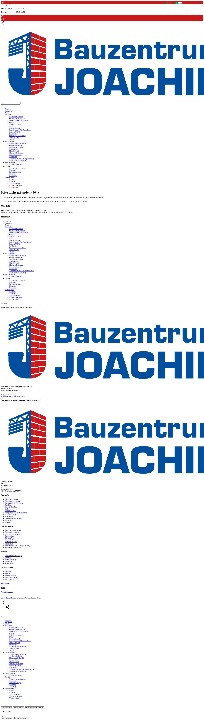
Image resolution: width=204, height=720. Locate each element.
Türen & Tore (14, 138)
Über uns (12, 180)
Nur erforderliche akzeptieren (34, 707)
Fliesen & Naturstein (16, 153)
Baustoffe (8, 227)
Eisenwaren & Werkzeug (17, 160)
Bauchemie (13, 157)
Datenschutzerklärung (8, 598)
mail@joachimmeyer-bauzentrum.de (13, 396)
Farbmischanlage (15, 172)
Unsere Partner (14, 187)
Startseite (8, 109)
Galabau (12, 122)
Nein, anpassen (18, 707)
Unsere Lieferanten (15, 185)
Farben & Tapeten (15, 155)
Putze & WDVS (14, 132)
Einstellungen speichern (21, 718)
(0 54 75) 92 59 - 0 (7, 394)
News (7, 113)
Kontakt (12, 181)
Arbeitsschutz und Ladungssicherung (21, 159)
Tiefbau (11, 139)
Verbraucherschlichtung (33, 598)
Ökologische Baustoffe (17, 118)
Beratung (12, 170)
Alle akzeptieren (7, 707)
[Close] (2, 716)
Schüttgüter (13, 134)
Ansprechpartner (15, 183)
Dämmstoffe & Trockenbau (18, 120)
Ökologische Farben (16, 145)
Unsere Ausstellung (15, 164)
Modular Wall (14, 151)
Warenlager (13, 176)
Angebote (8, 111)
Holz (11, 126)
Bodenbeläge (13, 149)
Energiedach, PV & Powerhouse (20, 130)
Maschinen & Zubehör (17, 147)
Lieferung (12, 174)
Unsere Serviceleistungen (17, 168)
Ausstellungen (10, 274)
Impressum (20, 598)
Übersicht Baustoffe (16, 117)
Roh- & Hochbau (15, 124)
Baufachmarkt (10, 253)
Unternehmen (9, 290)
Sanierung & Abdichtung (17, 136)
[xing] (3, 24)
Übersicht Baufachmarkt (17, 143)
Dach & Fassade (14, 128)
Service (7, 278)
